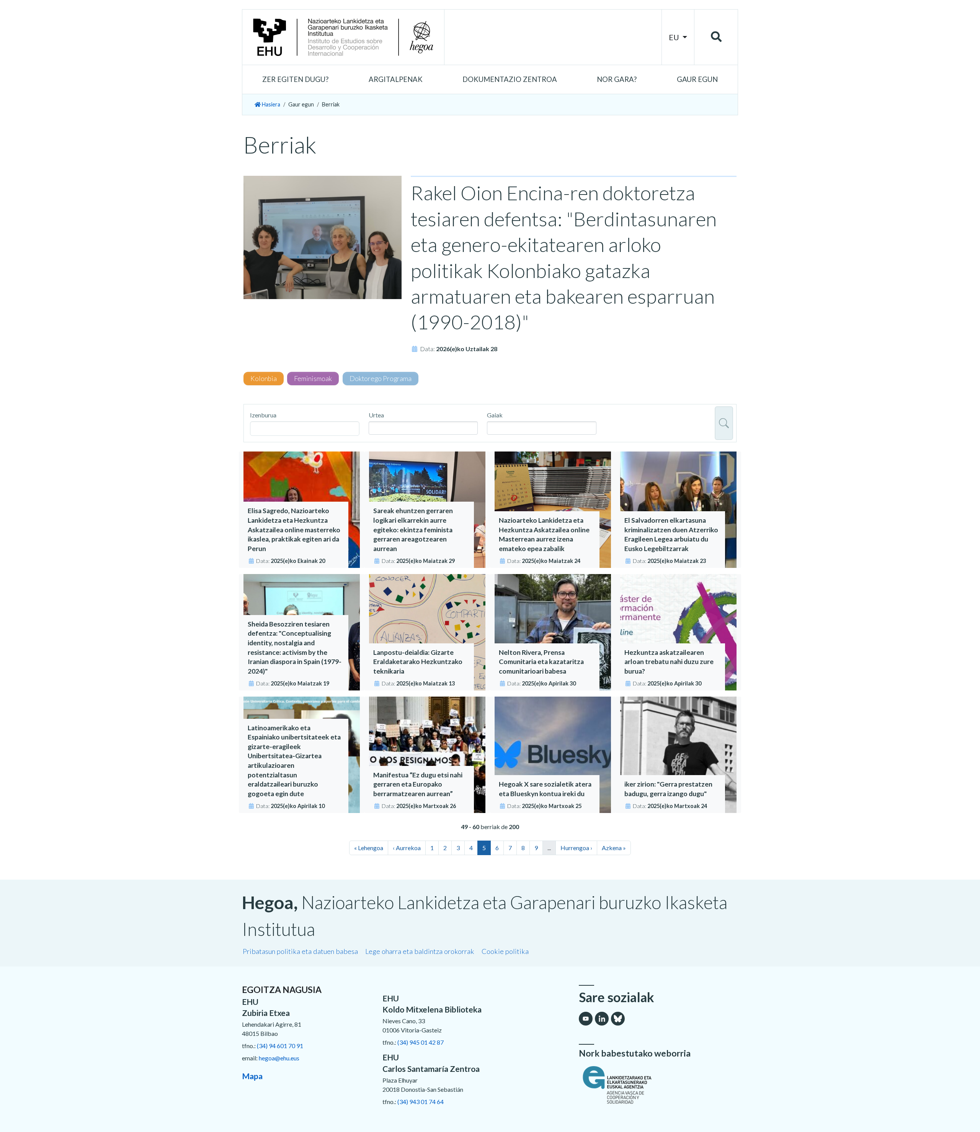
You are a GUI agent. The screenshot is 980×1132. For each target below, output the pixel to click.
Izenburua (263, 415)
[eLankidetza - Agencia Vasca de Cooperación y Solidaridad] (658, 1084)
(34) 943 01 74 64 (420, 1101)
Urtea (376, 415)
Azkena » (614, 847)
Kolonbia (263, 379)
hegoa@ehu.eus (279, 1058)
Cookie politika (505, 951)
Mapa (252, 1076)
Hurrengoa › (576, 847)
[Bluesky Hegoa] (618, 1019)
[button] (295, 79)
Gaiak (495, 415)
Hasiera (270, 104)
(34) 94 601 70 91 (280, 1045)
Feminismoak (313, 379)
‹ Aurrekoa (407, 847)
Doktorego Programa (381, 379)
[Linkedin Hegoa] (602, 1019)
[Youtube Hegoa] (586, 1019)
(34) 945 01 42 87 (420, 1042)
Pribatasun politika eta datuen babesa (300, 951)
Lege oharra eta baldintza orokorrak (419, 951)
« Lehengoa (368, 847)
